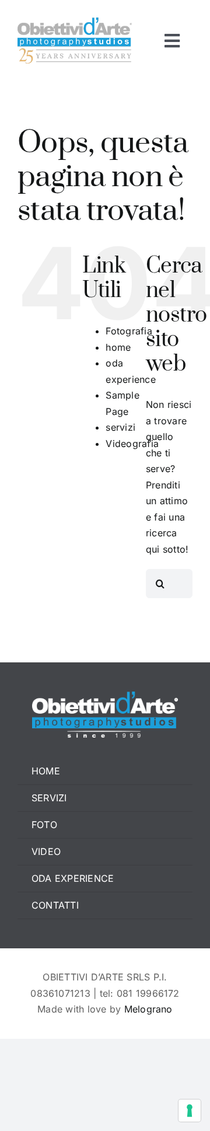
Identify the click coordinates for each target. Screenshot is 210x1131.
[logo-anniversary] (75, 22)
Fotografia (129, 331)
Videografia (132, 443)
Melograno (148, 1009)
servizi (120, 427)
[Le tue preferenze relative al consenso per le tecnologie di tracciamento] (189, 1110)
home (118, 347)
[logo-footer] (105, 696)
